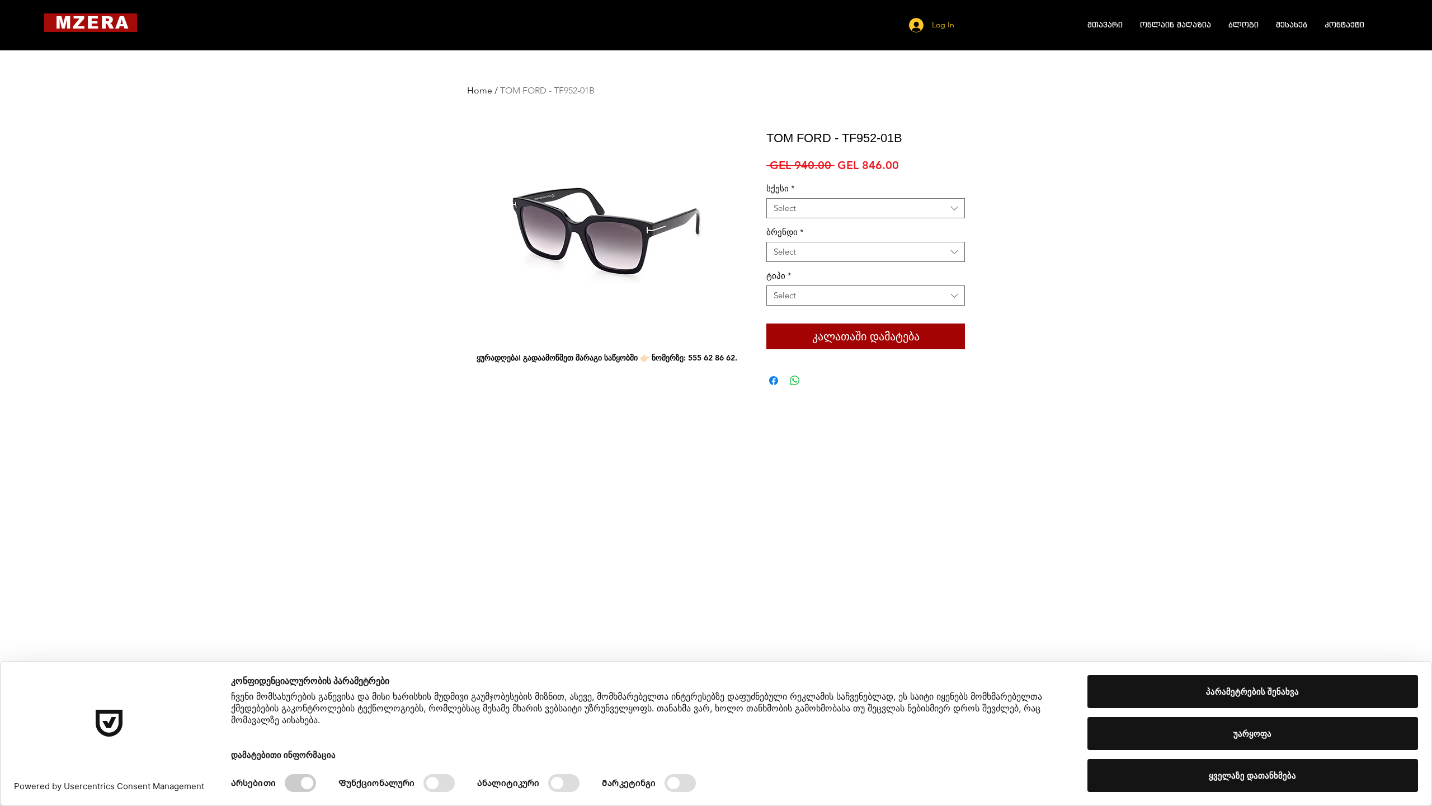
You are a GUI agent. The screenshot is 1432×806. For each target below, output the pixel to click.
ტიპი (779, 276)
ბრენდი (785, 232)
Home (479, 90)
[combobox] (865, 208)
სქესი (780, 189)
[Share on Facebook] (773, 380)
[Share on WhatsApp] (795, 380)
